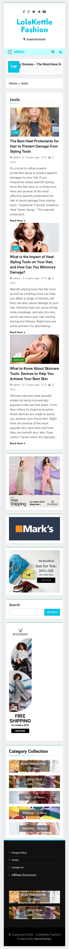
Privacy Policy (19, 852)
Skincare (18, 360)
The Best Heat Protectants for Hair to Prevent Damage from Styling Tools (34, 146)
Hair (15, 132)
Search (14, 605)
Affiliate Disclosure (24, 875)
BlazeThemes (42, 938)
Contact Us (18, 867)
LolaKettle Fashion (34, 25)
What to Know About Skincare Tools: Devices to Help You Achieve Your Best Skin (34, 373)
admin (17, 157)
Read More (16, 220)
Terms (15, 860)
